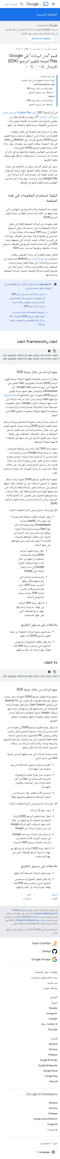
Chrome (53, 1049)
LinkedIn (53, 1018)
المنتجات (36, 49)
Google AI (52, 1124)
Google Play (51, 1076)
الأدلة (18, 49)
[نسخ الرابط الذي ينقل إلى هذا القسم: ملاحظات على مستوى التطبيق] (17, 625)
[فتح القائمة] (53, 4)
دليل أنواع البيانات (39, 258)
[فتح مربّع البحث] (22, 4)
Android (53, 1044)
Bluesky (53, 1008)
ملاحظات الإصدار (50, 988)
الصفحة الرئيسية (47, 14)
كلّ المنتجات (52, 1129)
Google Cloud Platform (45, 1119)
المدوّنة (54, 1002)
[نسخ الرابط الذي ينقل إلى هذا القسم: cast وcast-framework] (13, 342)
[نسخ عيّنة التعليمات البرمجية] (54, 351)
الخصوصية (45, 1143)
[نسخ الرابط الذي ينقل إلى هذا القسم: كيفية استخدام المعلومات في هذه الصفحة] (43, 201)
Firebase (52, 1054)
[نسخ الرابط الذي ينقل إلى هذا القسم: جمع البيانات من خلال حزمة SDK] (13, 372)
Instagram (51, 1013)
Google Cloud (50, 1070)
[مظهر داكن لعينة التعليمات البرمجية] (49, 351)
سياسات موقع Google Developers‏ (31, 920)
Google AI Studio (48, 1060)
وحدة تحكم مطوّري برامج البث (44, 977)
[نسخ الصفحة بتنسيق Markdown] (32, 67)
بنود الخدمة (52, 983)
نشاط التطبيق (11, 395)
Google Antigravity (47, 1065)
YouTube (52, 1029)
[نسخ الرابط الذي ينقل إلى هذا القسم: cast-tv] (41, 663)
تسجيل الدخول (10, 4)
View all (53, 1081)
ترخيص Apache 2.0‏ (31, 917)
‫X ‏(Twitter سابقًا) (49, 1024)
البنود (55, 1143)
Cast (41, 4)
